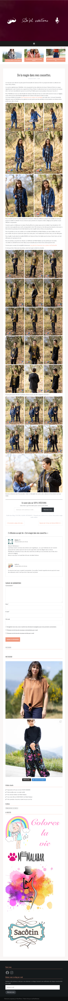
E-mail (7, 611)
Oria (28, 998)
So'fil (38, 78)
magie (60, 515)
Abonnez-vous (48, 509)
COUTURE (18, 515)
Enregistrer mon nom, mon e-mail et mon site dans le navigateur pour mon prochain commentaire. (31, 627)
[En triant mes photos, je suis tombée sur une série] (34, 748)
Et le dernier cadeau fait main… (15, 523)
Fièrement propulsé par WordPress (13, 998)
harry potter (56, 515)
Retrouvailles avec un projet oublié (16, 792)
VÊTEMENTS (29, 515)
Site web (7, 619)
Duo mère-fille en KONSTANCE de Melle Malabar (19, 797)
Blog (13, 515)
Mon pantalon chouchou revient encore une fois (17, 59)
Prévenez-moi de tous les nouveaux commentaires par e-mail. (22, 630)
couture (50, 515)
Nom (7, 604)
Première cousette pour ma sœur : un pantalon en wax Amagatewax (39, 59)
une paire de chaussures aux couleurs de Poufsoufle (43, 245)
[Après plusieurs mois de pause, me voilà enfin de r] (34, 690)
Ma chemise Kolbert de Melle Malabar (17, 794)
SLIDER (23, 515)
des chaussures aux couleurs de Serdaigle (31, 97)
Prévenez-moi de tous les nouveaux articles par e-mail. (20, 633)
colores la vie (44, 515)
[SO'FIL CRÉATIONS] (34, 20)
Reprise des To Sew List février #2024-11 (50, 523)
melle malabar (34, 517)
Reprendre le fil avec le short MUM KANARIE (18, 790)
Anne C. (17, 540)
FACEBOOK (8, 647)
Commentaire (9, 585)
